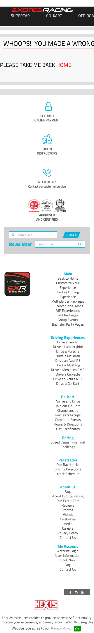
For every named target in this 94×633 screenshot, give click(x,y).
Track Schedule (68, 473)
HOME (63, 65)
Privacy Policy (61, 628)
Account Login (67, 550)
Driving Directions (67, 469)
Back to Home (67, 278)
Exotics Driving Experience (68, 294)
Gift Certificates (68, 428)
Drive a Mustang (68, 365)
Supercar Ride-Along (67, 306)
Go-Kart (54, 15)
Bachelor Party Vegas (68, 324)
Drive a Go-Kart (67, 383)
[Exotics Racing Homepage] (42, 10)
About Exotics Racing (68, 496)
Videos (68, 514)
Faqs (67, 491)
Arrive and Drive (68, 401)
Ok (77, 628)
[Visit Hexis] (47, 605)
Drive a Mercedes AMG (68, 369)
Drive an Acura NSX (67, 378)
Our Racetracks (67, 464)
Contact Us (68, 537)
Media (67, 523)
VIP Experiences (68, 310)
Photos (68, 509)
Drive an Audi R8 (67, 360)
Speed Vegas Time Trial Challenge (68, 444)
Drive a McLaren (68, 355)
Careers (67, 528)
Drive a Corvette (68, 374)
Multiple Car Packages (67, 301)
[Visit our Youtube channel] (83, 592)
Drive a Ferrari (67, 342)
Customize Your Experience (68, 285)
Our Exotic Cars (67, 500)
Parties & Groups (67, 415)
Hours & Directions (68, 424)
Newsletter (20, 244)
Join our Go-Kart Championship (68, 408)
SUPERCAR (20, 15)
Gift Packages (68, 315)
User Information (67, 555)
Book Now (67, 560)
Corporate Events (68, 419)
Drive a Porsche (67, 351)
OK (80, 243)
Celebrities (68, 519)
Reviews (68, 505)
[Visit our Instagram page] (77, 592)
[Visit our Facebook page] (71, 592)
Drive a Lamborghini (68, 346)
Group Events (68, 319)
